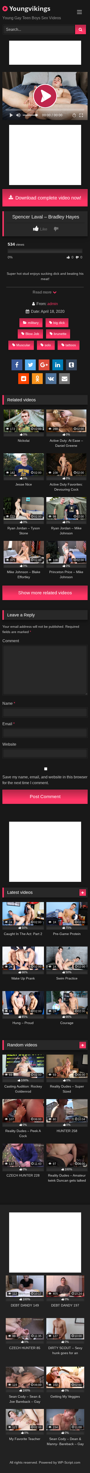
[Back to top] (75, 1458)
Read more (42, 292)
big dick (59, 323)
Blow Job (32, 334)
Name (8, 703)
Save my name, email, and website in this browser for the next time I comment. (44, 780)
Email (8, 724)
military (33, 323)
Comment (10, 641)
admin (52, 304)
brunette (60, 334)
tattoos (71, 345)
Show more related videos (45, 592)
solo (48, 345)
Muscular (23, 345)
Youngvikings (29, 8)
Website (9, 744)
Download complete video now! (47, 197)
